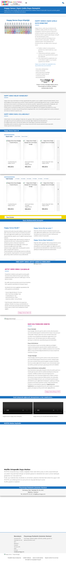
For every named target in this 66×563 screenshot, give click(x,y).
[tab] (9, 136)
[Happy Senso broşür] (14, 319)
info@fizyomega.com (19, 552)
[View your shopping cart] (64, 3)
